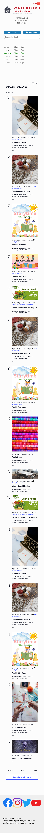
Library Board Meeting (21, 486)
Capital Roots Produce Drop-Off (24, 307)
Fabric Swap (17, 457)
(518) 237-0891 (22, 23)
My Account (33, 32)
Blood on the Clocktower (22, 758)
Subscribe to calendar (21, 777)
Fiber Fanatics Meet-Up (21, 191)
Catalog (14, 32)
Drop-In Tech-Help (19, 142)
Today (22, 770)
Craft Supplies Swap (20, 727)
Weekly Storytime (19, 244)
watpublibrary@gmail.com (24, 823)
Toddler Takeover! (19, 276)
